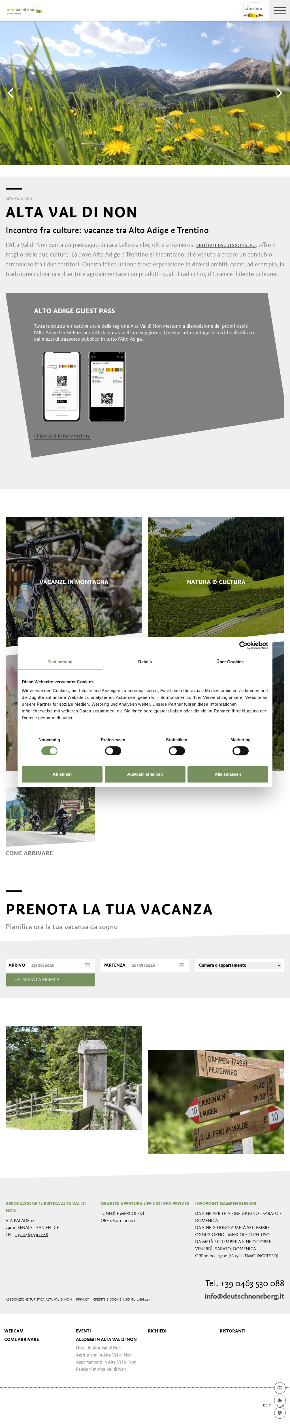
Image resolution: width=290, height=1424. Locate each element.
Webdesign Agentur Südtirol (13, 1405)
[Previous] (11, 92)
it (273, 1405)
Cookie (115, 1299)
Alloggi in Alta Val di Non (106, 1340)
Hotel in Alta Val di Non (98, 1348)
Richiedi (157, 1331)
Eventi (83, 1331)
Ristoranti (233, 1331)
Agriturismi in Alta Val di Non (103, 1355)
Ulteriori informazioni (62, 437)
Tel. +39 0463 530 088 (244, 1283)
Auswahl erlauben (145, 774)
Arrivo (16, 965)
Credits (99, 1299)
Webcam (14, 1331)
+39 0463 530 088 (31, 1235)
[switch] (113, 750)
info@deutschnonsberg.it (244, 1296)
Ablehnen (62, 774)
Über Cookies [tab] (230, 661)
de (265, 1405)
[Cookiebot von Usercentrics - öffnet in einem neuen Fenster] (243, 645)
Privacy (82, 1299)
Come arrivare (21, 1340)
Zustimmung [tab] (60, 661)
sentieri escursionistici (226, 245)
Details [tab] (145, 661)
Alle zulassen (228, 774)
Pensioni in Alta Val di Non (101, 1369)
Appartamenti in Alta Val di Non (106, 1362)
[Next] (278, 92)
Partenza (114, 965)
